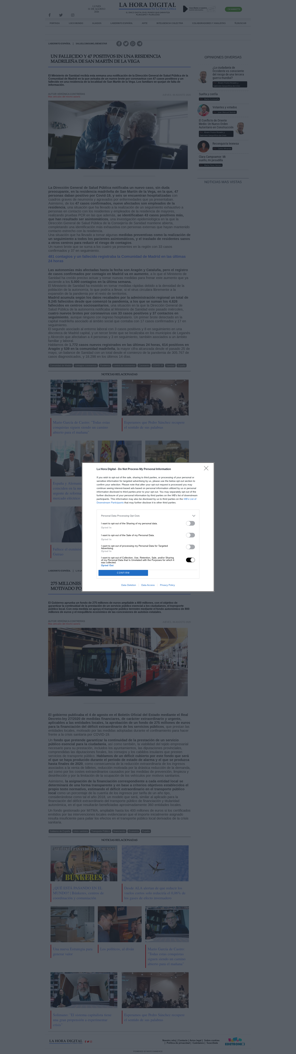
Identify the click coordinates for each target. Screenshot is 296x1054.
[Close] (207, 469)
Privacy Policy (167, 585)
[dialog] (148, 527)
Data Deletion (128, 585)
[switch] (190, 523)
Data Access (148, 585)
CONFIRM (123, 573)
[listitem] (148, 516)
